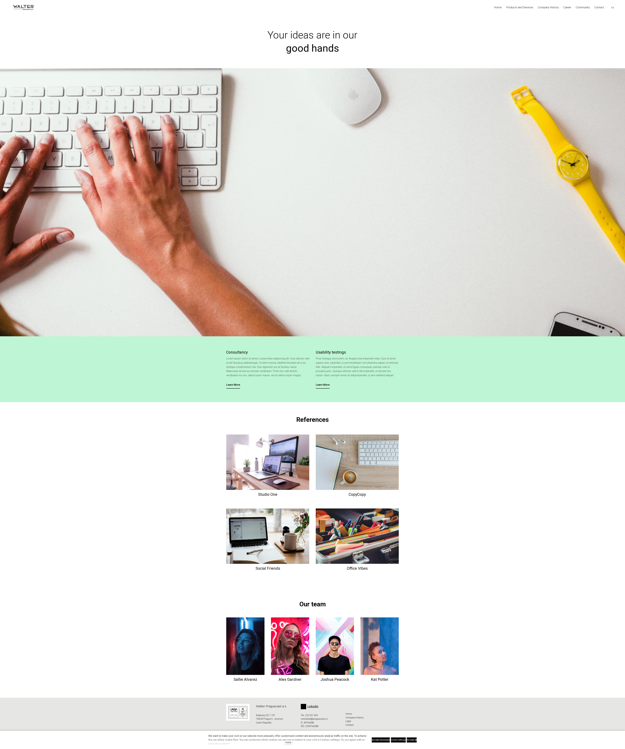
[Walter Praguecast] (23, 7)
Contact (350, 725)
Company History (355, 717)
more (288, 742)
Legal (348, 721)
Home (349, 714)
